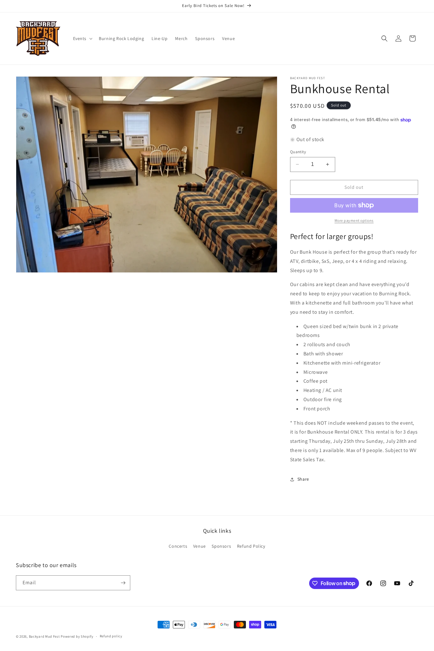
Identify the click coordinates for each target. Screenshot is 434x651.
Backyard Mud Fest (44, 636)
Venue (199, 546)
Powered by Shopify (77, 636)
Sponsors (221, 546)
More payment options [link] (354, 220)
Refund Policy (251, 546)
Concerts (178, 546)
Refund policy (111, 636)
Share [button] (303, 479)
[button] (82, 38)
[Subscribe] (123, 582)
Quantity (298, 151)
